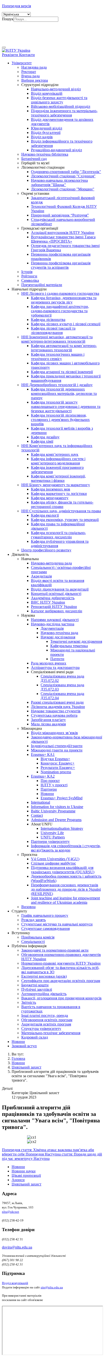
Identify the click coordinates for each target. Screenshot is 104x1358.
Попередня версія (16, 6)
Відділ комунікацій (15, 1283)
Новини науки (24, 1171)
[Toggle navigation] (4, 47)
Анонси (18, 1180)
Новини (18, 1167)
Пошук (8, 19)
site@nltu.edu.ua (52, 1287)
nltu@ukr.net (10, 1212)
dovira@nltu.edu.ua (17, 1247)
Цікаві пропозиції (26, 1175)
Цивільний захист (26, 1184)
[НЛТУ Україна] (16, 50)
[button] (22, 63)
